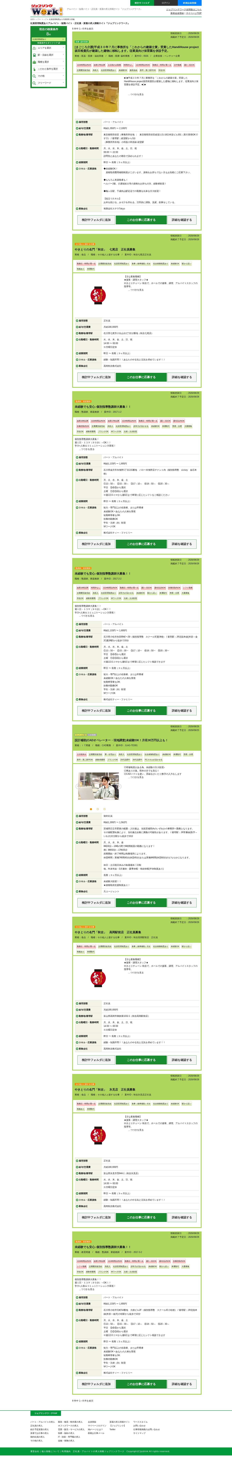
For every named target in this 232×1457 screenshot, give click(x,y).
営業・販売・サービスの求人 (71, 1429)
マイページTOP (194, 13)
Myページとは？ (95, 1429)
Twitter (112, 1429)
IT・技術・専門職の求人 (69, 1437)
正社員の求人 (36, 1425)
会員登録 (92, 1422)
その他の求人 (36, 1440)
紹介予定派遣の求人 (39, 1429)
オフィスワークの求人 (68, 1425)
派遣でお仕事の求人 (39, 1433)
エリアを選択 (44, 48)
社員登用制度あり (39, 39)
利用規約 (66, 1451)
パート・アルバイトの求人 (42, 1422)
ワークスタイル (140, 1422)
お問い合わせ (139, 1425)
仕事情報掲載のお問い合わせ (146, 1429)
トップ (44, 19)
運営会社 (34, 1451)
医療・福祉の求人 (66, 1433)
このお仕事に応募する (141, 219)
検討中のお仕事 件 (207, 1451)
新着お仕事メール (96, 1433)
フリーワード (44, 83)
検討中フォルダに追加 (96, 219)
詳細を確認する (182, 219)
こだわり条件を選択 (48, 69)
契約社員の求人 (37, 1437)
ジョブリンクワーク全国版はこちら (184, 9)
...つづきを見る (136, 94)
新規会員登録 (177, 13)
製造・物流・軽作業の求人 (70, 1422)
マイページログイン (97, 1425)
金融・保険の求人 (66, 1440)
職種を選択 (43, 62)
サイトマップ (139, 1433)
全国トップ (34, 19)
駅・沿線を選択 (45, 55)
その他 (41, 76)
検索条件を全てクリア (47, 43)
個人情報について (50, 1451)
